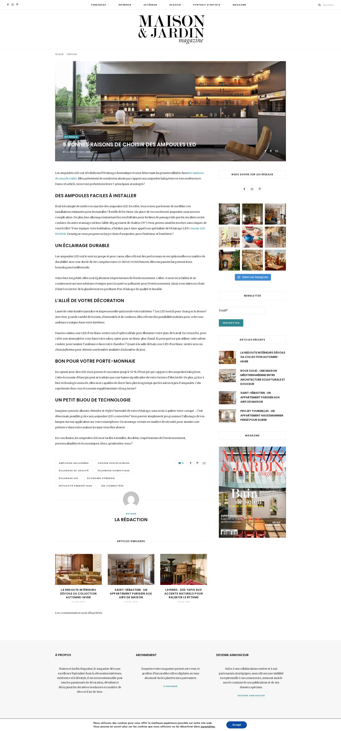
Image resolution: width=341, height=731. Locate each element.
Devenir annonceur (251, 695)
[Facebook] (265, 151)
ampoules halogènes (74, 463)
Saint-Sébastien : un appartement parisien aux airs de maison (131, 593)
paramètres (208, 726)
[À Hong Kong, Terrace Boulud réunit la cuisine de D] (252, 260)
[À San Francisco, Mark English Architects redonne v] (229, 260)
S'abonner (170, 686)
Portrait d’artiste (206, 4)
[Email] (276, 151)
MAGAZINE (239, 4)
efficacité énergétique (75, 485)
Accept (236, 725)
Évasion (175, 4)
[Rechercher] (319, 5)
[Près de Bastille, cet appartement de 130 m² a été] (275, 214)
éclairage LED (68, 478)
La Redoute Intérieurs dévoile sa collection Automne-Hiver (78, 593)
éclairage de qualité (74, 470)
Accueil (59, 54)
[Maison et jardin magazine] (170, 29)
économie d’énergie (101, 478)
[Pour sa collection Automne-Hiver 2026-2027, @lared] (229, 237)
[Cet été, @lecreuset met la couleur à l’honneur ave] (252, 237)
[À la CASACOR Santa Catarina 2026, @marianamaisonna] (229, 214)
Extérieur (150, 4)
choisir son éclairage (114, 463)
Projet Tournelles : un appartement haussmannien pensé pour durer (261, 415)
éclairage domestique (114, 470)
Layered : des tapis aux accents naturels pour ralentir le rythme (183, 593)
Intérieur (124, 4)
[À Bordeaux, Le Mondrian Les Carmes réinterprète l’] (275, 260)
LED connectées (112, 485)
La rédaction (74, 151)
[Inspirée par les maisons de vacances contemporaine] (252, 214)
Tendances (98, 4)
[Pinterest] (270, 151)
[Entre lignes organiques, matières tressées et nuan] (275, 237)
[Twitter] (35, 195)
